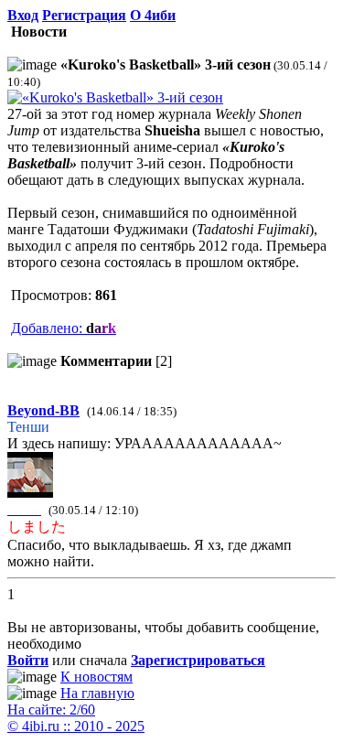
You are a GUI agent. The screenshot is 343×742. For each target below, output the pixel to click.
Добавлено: (63, 328)
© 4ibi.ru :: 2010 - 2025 (76, 726)
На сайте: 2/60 (51, 709)
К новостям (96, 676)
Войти (27, 660)
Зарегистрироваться (198, 660)
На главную (97, 693)
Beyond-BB (43, 410)
